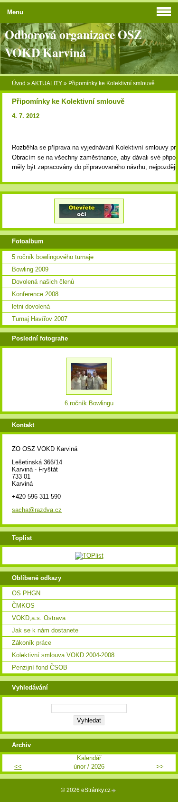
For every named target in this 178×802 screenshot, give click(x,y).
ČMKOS (23, 605)
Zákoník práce (31, 642)
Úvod (19, 83)
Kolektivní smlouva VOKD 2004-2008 (63, 655)
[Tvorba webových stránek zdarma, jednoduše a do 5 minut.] (114, 791)
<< (18, 766)
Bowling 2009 (30, 269)
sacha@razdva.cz (37, 509)
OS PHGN (26, 593)
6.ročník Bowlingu (89, 403)
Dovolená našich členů (43, 281)
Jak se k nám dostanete (45, 630)
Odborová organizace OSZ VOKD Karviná (73, 43)
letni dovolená (31, 306)
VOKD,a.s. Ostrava (39, 618)
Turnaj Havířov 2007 (39, 318)
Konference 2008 (35, 294)
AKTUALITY (46, 83)
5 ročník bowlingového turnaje (53, 257)
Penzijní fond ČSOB (39, 667)
